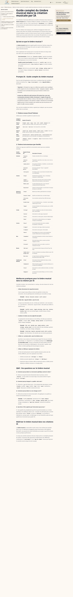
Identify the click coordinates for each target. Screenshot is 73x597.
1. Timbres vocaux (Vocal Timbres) (8, 16)
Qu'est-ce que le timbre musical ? (8, 11)
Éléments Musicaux (14, 1)
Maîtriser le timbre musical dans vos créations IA (7, 28)
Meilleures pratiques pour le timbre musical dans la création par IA (8, 22)
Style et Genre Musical (25, 1)
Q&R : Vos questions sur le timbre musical (8, 25)
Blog (32, 1)
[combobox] (51, 2)
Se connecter (59, 2)
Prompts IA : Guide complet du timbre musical (7, 14)
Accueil (2, 7)
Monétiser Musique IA (15, 3)
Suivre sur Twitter (63, 33)
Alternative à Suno (37, 1)
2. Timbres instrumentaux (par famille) (7, 19)
